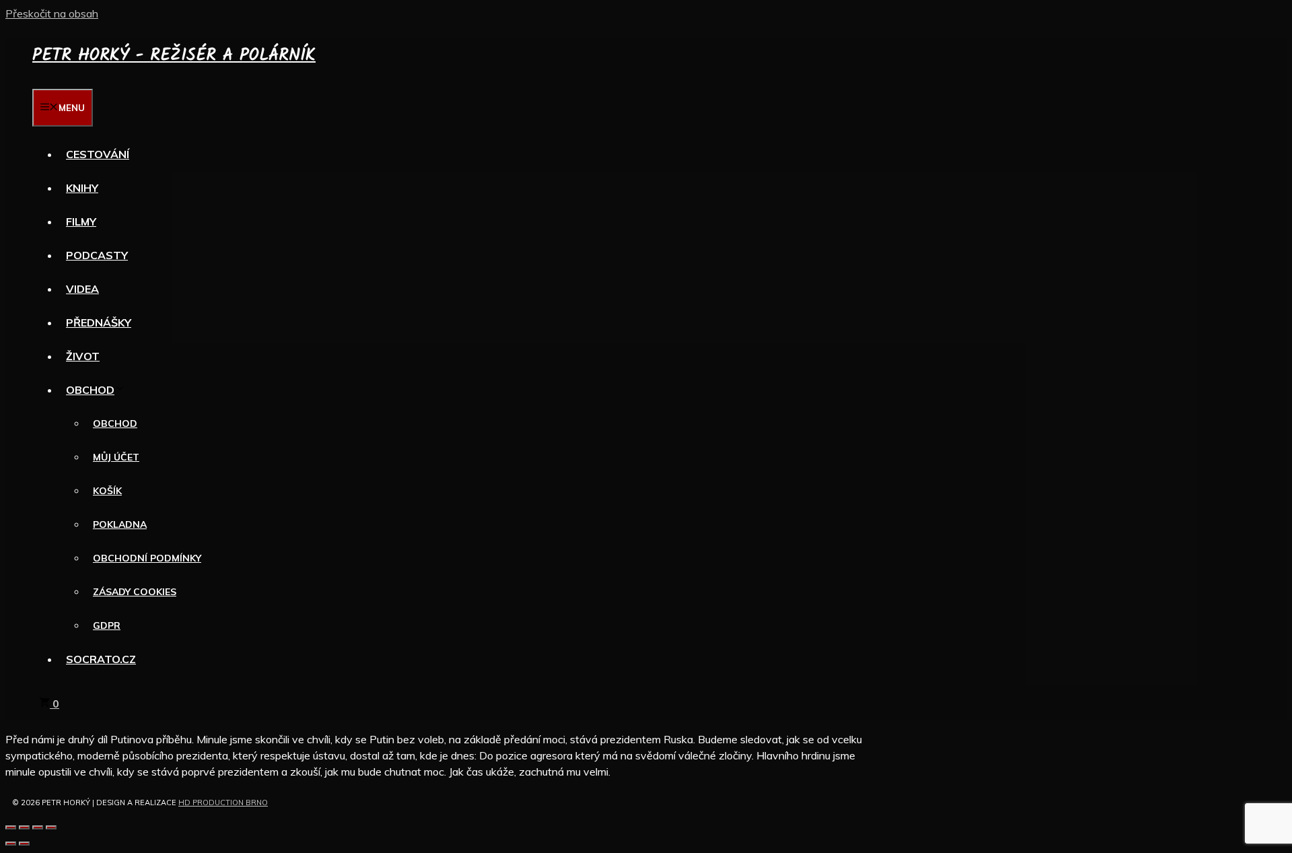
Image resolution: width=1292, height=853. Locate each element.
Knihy (82, 188)
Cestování (97, 154)
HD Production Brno (223, 802)
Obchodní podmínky (147, 558)
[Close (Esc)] (10, 827)
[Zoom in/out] (51, 827)
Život (83, 356)
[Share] (24, 827)
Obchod (90, 390)
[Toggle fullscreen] (37, 827)
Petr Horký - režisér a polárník (174, 55)
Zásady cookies (134, 592)
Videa (82, 289)
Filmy (81, 221)
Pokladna (120, 524)
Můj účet (116, 457)
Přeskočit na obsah (51, 13)
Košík (107, 491)
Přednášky (98, 322)
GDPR (106, 625)
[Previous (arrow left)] (10, 844)
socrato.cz (101, 659)
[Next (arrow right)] (24, 844)
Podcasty (97, 255)
